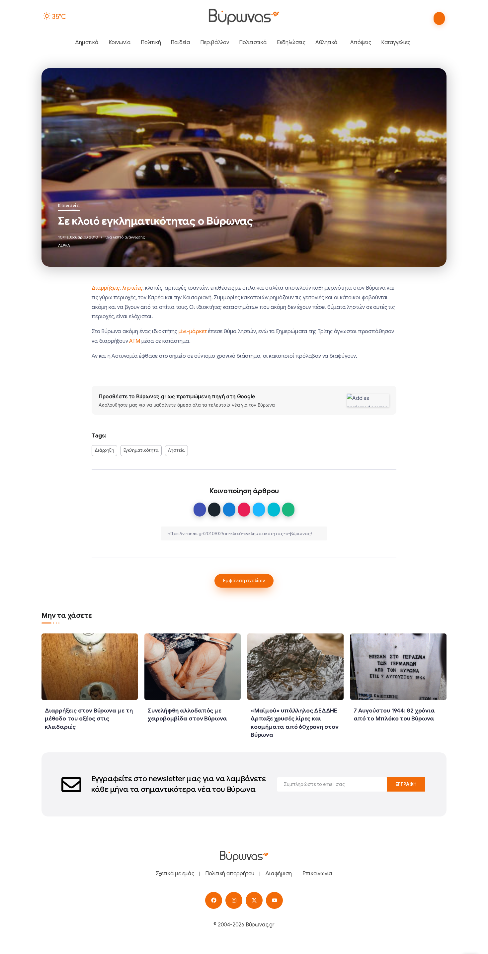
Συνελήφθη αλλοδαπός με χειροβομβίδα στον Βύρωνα (187, 714)
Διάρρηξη (104, 450)
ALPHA (64, 245)
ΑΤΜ (134, 341)
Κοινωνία (69, 206)
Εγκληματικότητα (141, 450)
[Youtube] (274, 900)
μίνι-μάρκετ (193, 331)
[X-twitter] (254, 900)
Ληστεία (176, 450)
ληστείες (132, 288)
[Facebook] (213, 900)
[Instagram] (233, 900)
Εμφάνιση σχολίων (244, 581)
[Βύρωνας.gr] (244, 16)
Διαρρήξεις (106, 288)
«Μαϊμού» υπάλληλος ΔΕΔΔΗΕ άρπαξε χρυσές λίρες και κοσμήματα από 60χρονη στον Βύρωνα (295, 723)
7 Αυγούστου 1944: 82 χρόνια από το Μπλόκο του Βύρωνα (394, 714)
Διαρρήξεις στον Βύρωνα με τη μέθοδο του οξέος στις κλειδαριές (88, 718)
